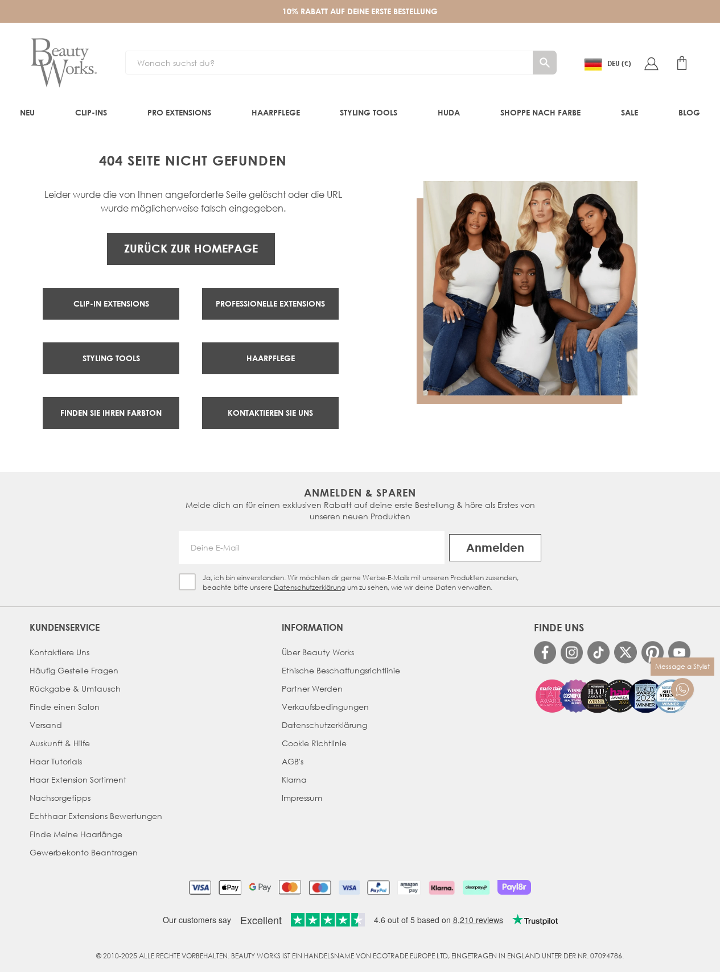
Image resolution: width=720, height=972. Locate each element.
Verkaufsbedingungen (325, 706)
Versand (46, 724)
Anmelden (495, 547)
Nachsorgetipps (60, 797)
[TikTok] (598, 652)
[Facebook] (545, 652)
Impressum (302, 797)
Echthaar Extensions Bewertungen (96, 815)
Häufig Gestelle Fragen (74, 670)
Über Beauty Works (318, 652)
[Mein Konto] (651, 63)
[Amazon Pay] (409, 887)
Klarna (294, 779)
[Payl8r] (514, 887)
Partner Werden (312, 688)
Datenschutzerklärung (309, 587)
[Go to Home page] (64, 63)
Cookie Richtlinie (314, 743)
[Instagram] (572, 652)
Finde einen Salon (65, 706)
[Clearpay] (476, 887)
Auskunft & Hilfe (60, 743)
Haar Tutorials (56, 761)
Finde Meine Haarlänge (76, 834)
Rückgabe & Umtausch (75, 688)
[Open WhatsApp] (682, 689)
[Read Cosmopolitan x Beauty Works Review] (612, 696)
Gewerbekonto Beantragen (84, 852)
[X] (625, 652)
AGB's (292, 761)
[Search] (545, 63)
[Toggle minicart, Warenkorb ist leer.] (682, 63)
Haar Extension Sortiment (78, 779)
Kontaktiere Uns (59, 652)
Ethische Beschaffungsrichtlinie (341, 670)
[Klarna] (441, 887)
